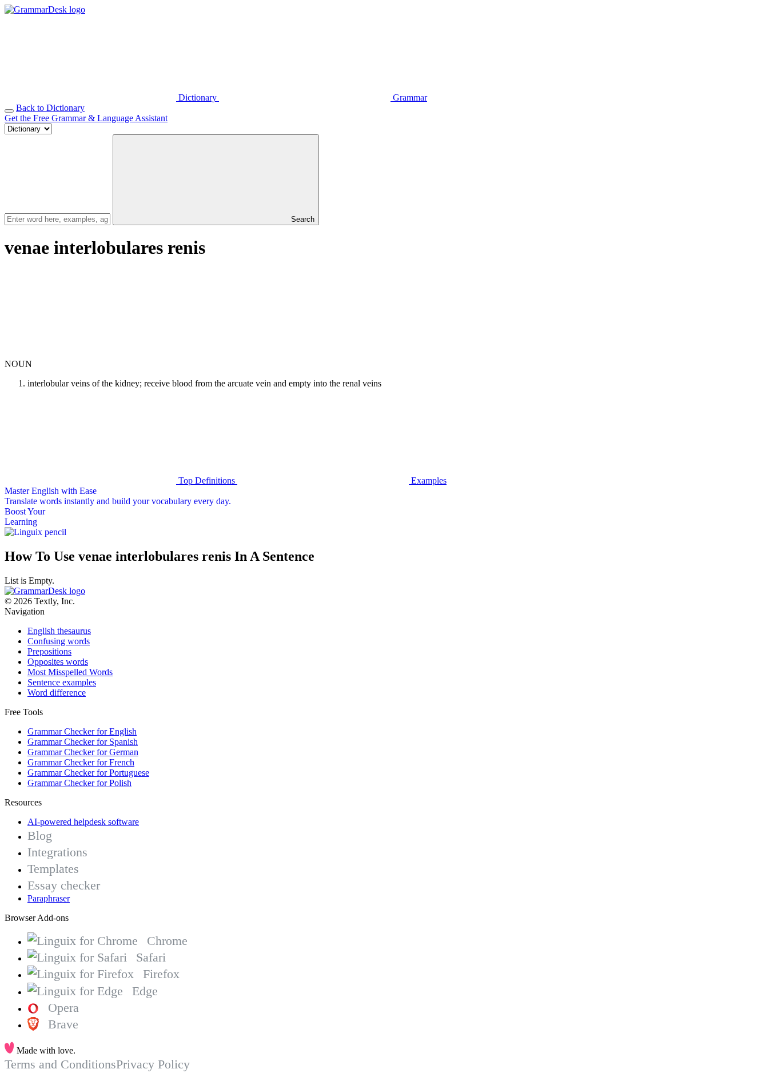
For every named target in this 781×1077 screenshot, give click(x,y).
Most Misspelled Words (70, 672)
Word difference (56, 692)
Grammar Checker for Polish (79, 783)
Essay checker (63, 885)
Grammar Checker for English (82, 731)
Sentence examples (61, 682)
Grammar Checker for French (80, 762)
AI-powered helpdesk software (83, 822)
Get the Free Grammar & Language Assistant (86, 118)
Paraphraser (48, 898)
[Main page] (45, 9)
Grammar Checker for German (82, 752)
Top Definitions (206, 480)
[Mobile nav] (9, 111)
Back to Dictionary (50, 108)
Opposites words (57, 662)
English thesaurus (59, 631)
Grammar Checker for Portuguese (88, 772)
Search (301, 219)
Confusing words (58, 641)
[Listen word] (90, 353)
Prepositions (49, 651)
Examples (428, 480)
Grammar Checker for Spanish (82, 742)
